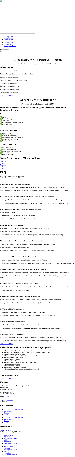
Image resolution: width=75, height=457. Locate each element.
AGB (5, 440)
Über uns (6, 413)
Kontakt (6, 414)
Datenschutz (7, 441)
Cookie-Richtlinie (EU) (10, 443)
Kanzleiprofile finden (10, 39)
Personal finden (8, 36)
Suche (2, 49)
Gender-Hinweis (8, 435)
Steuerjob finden (8, 38)
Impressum (7, 436)
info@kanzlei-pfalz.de (11, 397)
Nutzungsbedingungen (10, 438)
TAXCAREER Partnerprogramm (13, 409)
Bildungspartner (8, 411)
